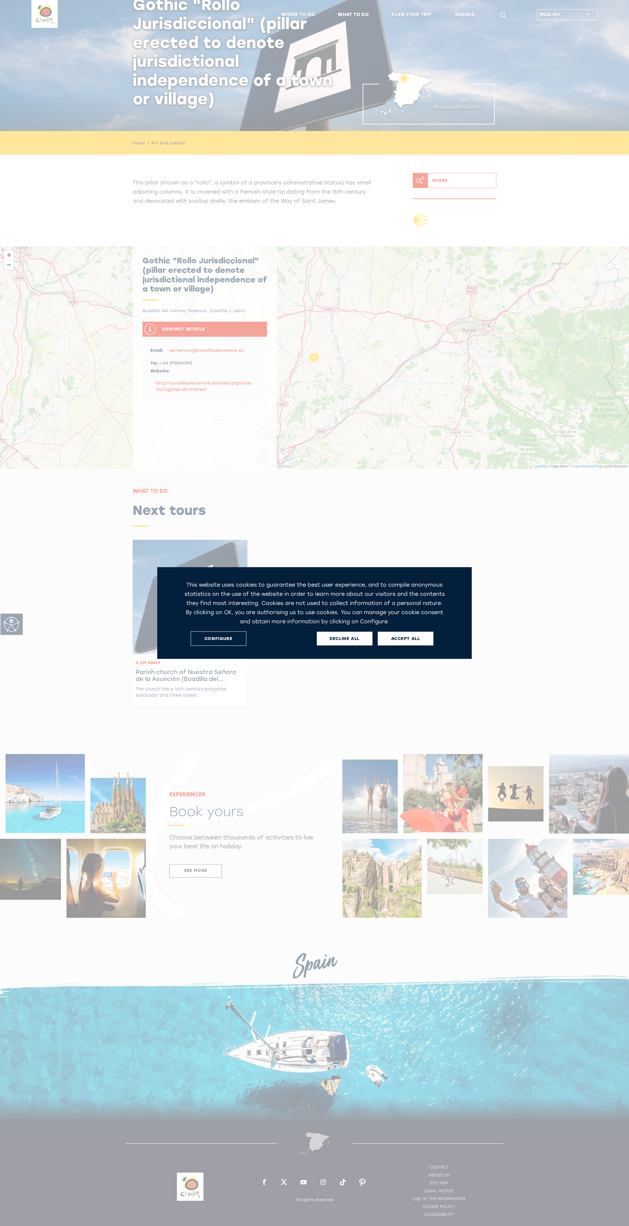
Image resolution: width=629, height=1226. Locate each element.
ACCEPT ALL (405, 638)
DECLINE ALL (344, 638)
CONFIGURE (218, 638)
